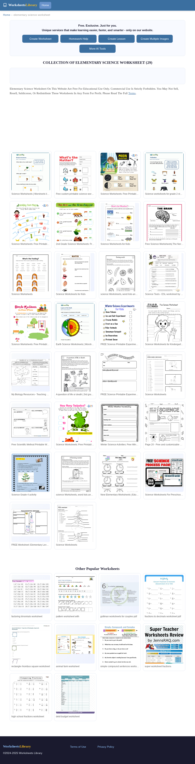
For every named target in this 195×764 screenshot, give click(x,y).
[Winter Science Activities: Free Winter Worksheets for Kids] (120, 428)
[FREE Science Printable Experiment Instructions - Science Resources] (120, 330)
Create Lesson (116, 38)
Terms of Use (78, 746)
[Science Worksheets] (30, 278)
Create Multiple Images (155, 38)
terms (132, 93)
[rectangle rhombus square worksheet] (30, 653)
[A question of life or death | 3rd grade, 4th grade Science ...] (75, 378)
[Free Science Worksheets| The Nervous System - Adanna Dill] (164, 227)
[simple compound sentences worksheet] (119, 652)
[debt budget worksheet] (75, 694)
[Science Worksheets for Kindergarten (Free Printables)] (164, 328)
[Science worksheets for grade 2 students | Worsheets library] (164, 177)
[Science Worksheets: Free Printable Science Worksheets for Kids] (120, 180)
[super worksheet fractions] (164, 653)
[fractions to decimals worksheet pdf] (164, 602)
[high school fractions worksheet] (30, 702)
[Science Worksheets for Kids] (120, 224)
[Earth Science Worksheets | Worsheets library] (75, 327)
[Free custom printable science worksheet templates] (75, 180)
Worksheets (17, 746)
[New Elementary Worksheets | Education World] (120, 478)
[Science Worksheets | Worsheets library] (30, 177)
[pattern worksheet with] (75, 600)
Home (45, 5)
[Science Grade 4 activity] (30, 478)
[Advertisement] (97, 124)
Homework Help (78, 38)
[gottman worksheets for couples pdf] (119, 594)
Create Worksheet (40, 38)
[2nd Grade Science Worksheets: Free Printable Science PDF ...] (75, 230)
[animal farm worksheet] (75, 644)
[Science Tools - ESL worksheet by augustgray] (164, 277)
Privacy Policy (106, 746)
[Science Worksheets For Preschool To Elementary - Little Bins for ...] (164, 472)
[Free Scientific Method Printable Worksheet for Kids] (30, 423)
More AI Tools (97, 48)
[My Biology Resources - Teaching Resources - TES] (30, 372)
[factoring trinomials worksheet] (30, 594)
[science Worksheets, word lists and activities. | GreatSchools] (120, 278)
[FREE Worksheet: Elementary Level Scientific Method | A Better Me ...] (30, 522)
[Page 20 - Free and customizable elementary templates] (164, 428)
